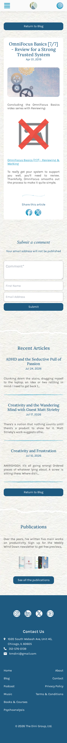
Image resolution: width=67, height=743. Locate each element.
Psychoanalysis (14, 710)
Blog (7, 678)
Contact (57, 678)
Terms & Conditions (49, 694)
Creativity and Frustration (33, 450)
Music (8, 694)
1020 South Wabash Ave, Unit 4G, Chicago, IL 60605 (35, 641)
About (59, 670)
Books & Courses (15, 702)
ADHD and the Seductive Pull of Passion (33, 361)
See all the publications (34, 580)
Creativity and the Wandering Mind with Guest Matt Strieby (33, 407)
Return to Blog (33, 26)
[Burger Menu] (7, 5)
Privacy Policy (54, 686)
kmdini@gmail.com (22, 653)
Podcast (9, 686)
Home (8, 670)
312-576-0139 (17, 648)
